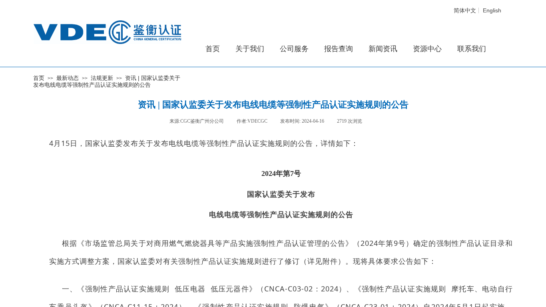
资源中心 (427, 49)
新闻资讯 (383, 49)
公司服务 (294, 49)
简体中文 (465, 10)
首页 (38, 78)
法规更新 (102, 78)
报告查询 (338, 49)
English (492, 10)
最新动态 (67, 78)
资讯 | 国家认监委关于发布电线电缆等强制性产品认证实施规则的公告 (106, 81)
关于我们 (249, 49)
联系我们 (471, 49)
